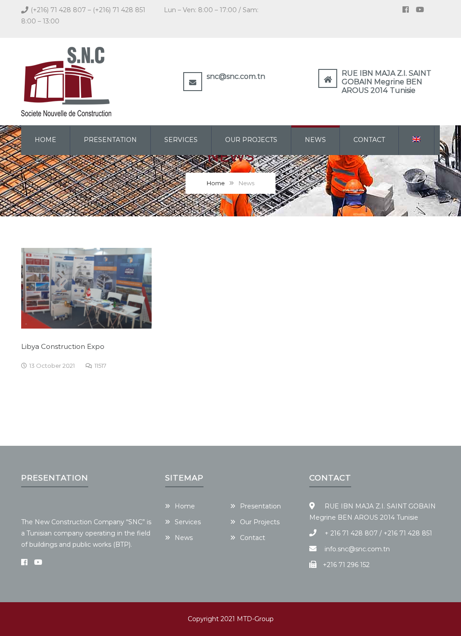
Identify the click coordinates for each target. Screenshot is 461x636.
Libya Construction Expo (62, 346)
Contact (369, 140)
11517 (100, 365)
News (315, 140)
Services (181, 140)
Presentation (110, 140)
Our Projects (251, 140)
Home (45, 140)
